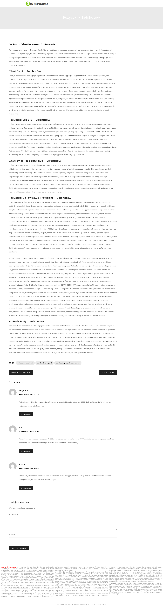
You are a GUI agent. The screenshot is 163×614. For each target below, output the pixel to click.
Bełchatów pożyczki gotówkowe (68, 363)
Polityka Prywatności (79, 604)
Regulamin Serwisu (64, 604)
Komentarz (14, 514)
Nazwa (12, 534)
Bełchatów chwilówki (25, 363)
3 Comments (49, 44)
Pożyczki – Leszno (107, 372)
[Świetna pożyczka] (81, 3)
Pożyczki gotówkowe (30, 44)
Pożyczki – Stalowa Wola (20, 372)
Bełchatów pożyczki (44, 363)
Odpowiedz (26, 414)
